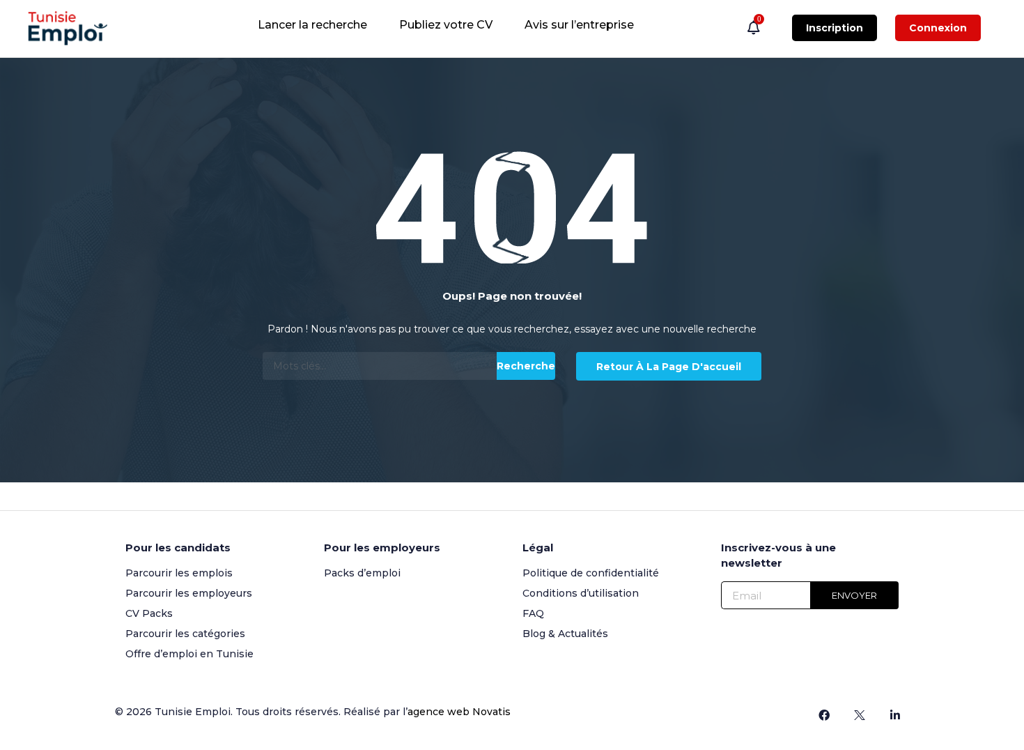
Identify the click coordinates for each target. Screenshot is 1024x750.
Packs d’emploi (362, 573)
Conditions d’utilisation (580, 593)
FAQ (533, 613)
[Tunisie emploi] (74, 28)
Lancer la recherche (312, 24)
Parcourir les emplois (179, 573)
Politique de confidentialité (590, 573)
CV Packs (149, 613)
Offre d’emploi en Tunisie (189, 654)
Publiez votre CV (445, 24)
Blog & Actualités (565, 633)
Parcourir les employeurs (188, 593)
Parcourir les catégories (185, 633)
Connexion (938, 28)
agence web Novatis (459, 711)
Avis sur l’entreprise (579, 24)
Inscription (834, 28)
